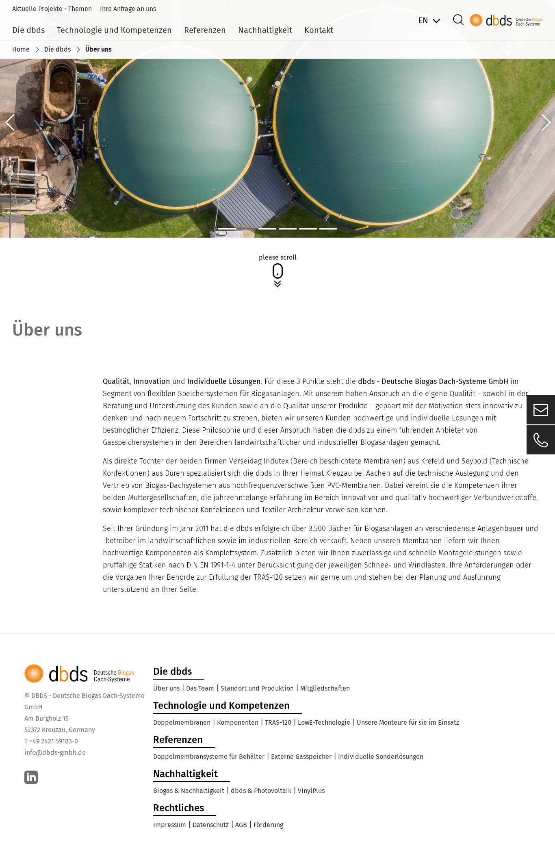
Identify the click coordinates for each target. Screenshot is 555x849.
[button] (10, 122)
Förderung (268, 825)
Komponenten (237, 722)
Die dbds (28, 30)
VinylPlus (311, 791)
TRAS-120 (278, 722)
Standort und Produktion (257, 688)
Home (21, 49)
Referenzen (205, 30)
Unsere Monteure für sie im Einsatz (408, 722)
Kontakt (318, 30)
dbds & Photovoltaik (261, 791)
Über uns (166, 688)
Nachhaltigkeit (265, 30)
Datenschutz (211, 825)
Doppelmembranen (181, 722)
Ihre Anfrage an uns (128, 9)
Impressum (169, 825)
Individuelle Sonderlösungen (380, 756)
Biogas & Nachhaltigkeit (188, 791)
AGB (241, 825)
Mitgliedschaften (325, 688)
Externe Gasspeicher (301, 756)
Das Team (200, 688)
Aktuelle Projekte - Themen (52, 9)
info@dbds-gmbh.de (55, 752)
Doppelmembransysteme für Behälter (208, 756)
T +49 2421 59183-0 (51, 741)
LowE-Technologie (324, 722)
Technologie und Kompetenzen (114, 30)
